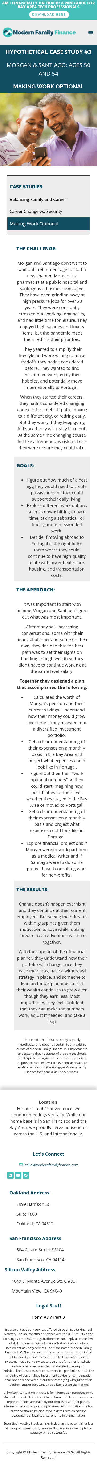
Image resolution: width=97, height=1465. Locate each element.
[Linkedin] (10, 1175)
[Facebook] (26, 1175)
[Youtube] (18, 1175)
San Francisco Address (35, 1238)
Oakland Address (29, 1193)
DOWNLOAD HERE (49, 14)
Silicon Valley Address (30, 1269)
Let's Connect (48, 1154)
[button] (91, 32)
